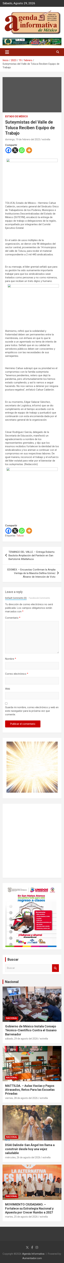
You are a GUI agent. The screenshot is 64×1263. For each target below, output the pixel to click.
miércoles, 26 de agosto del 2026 (22, 1157)
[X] (15, 150)
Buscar (55, 968)
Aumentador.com (32, 1258)
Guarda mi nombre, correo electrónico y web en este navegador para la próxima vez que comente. (32, 711)
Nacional (12, 982)
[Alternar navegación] (7, 52)
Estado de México (16, 116)
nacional (11, 1018)
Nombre (10, 658)
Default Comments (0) (16, 598)
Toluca (20, 535)
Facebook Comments (39, 598)
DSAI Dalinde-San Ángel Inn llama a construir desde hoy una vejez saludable (30, 1149)
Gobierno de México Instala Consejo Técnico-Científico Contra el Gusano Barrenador (31, 1030)
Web (7, 688)
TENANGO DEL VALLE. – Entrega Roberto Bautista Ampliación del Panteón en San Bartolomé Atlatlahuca (32, 555)
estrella (46, 139)
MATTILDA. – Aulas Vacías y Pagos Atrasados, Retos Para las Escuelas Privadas (30, 1089)
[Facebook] (8, 150)
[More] (29, 150)
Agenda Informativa (33, 1253)
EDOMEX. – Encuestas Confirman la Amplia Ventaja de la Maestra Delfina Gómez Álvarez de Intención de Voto (31, 573)
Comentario (12, 617)
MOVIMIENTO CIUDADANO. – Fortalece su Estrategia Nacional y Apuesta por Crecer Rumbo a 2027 (29, 1208)
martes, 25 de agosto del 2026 (21, 1216)
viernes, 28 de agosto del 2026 (21, 1098)
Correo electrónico (16, 673)
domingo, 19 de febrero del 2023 (22, 139)
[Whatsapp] (22, 150)
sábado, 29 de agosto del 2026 (21, 1038)
